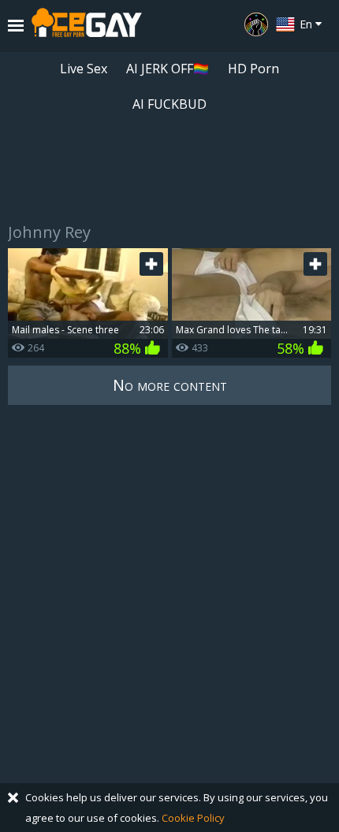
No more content (170, 385)
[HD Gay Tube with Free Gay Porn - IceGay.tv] (87, 26)
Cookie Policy (193, 818)
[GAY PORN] (256, 24)
